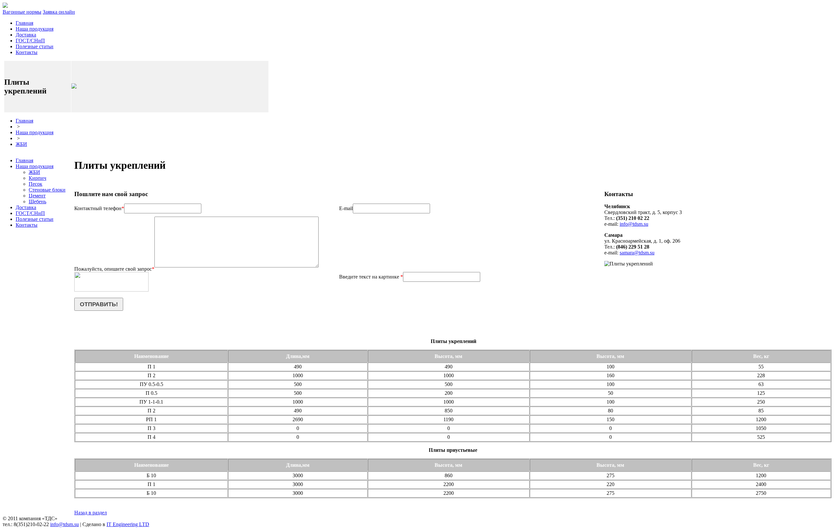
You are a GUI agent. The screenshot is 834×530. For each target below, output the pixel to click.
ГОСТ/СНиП (30, 40)
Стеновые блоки (47, 190)
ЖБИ (21, 144)
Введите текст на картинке (371, 276)
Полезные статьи (34, 46)
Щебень (37, 201)
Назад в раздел (90, 512)
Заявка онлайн (59, 12)
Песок (35, 184)
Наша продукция (34, 29)
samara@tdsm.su (637, 252)
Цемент (37, 195)
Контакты (26, 52)
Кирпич (37, 178)
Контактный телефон (99, 208)
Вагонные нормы (22, 12)
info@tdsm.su (634, 224)
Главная (24, 23)
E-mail (346, 208)
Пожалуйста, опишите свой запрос (114, 269)
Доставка (26, 34)
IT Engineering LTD (128, 524)
